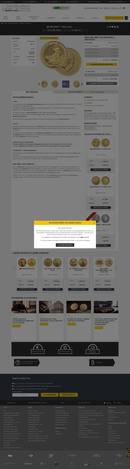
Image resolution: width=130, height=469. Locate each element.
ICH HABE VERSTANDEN (65, 245)
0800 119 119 (84, 237)
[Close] (94, 223)
